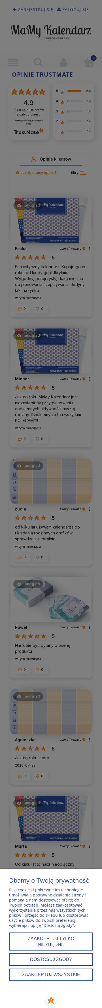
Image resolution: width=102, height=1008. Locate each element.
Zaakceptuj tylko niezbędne (51, 941)
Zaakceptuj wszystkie (51, 974)
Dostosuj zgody (51, 959)
